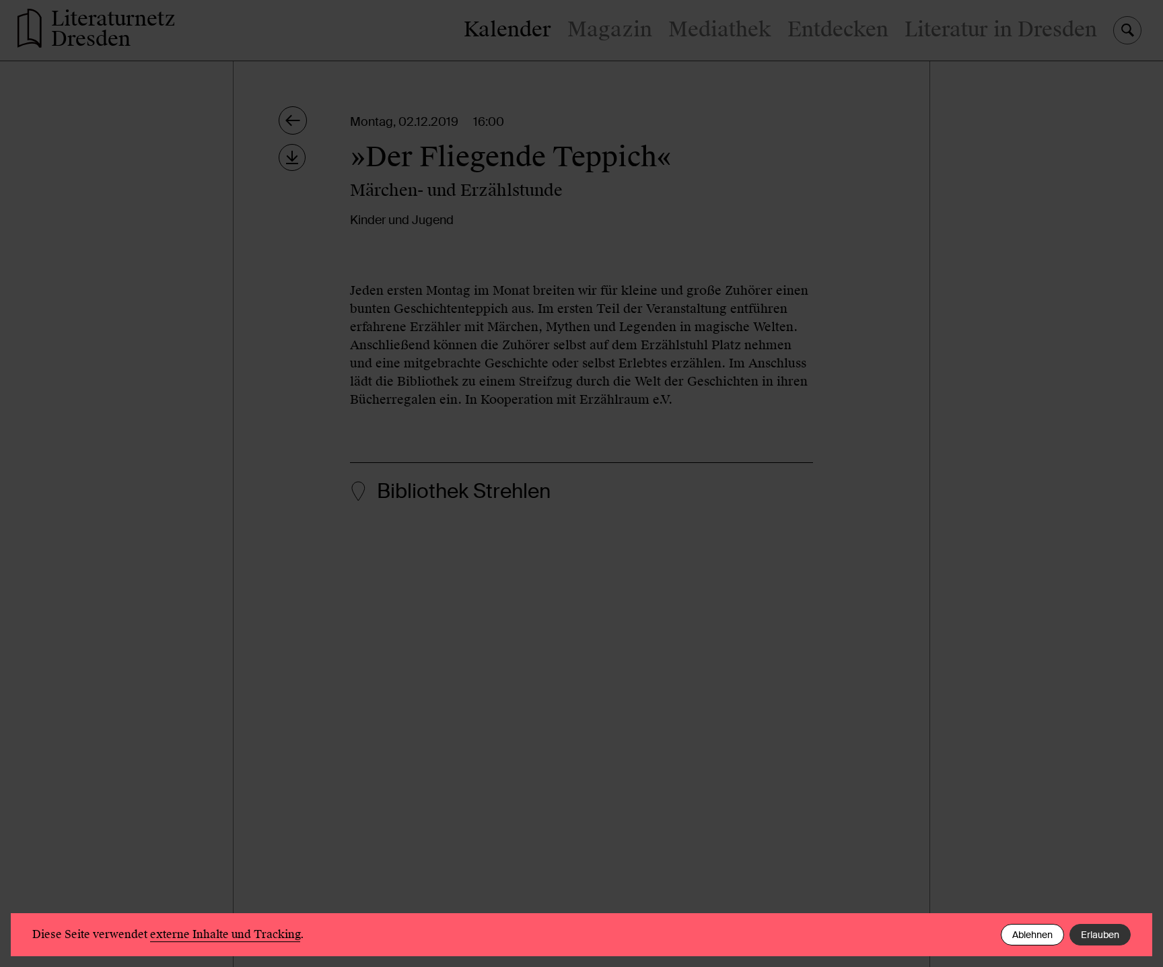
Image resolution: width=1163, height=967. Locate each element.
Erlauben (1100, 935)
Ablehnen (1032, 935)
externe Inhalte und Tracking (225, 934)
